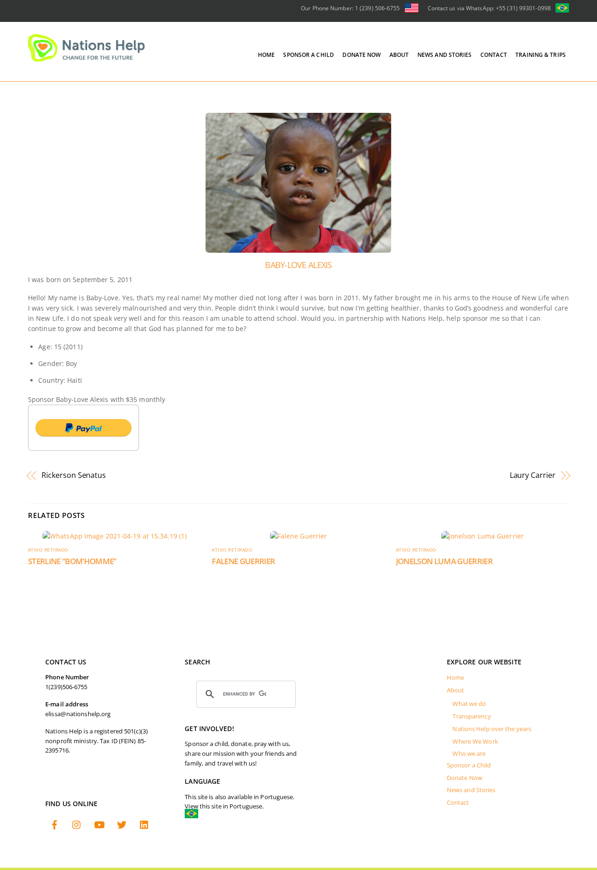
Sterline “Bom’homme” (72, 561)
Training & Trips (540, 55)
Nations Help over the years (491, 729)
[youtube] (99, 824)
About (399, 55)
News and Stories (444, 55)
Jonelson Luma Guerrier (444, 561)
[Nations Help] (86, 57)
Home (266, 55)
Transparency (471, 716)
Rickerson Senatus (74, 475)
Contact (493, 55)
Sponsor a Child (308, 55)
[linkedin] (144, 824)
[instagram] (77, 824)
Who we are (469, 754)
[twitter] (121, 824)
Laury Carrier (532, 475)
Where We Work (475, 742)
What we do (469, 704)
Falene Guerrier (243, 561)
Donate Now (361, 55)
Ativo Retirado (48, 550)
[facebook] (54, 824)
